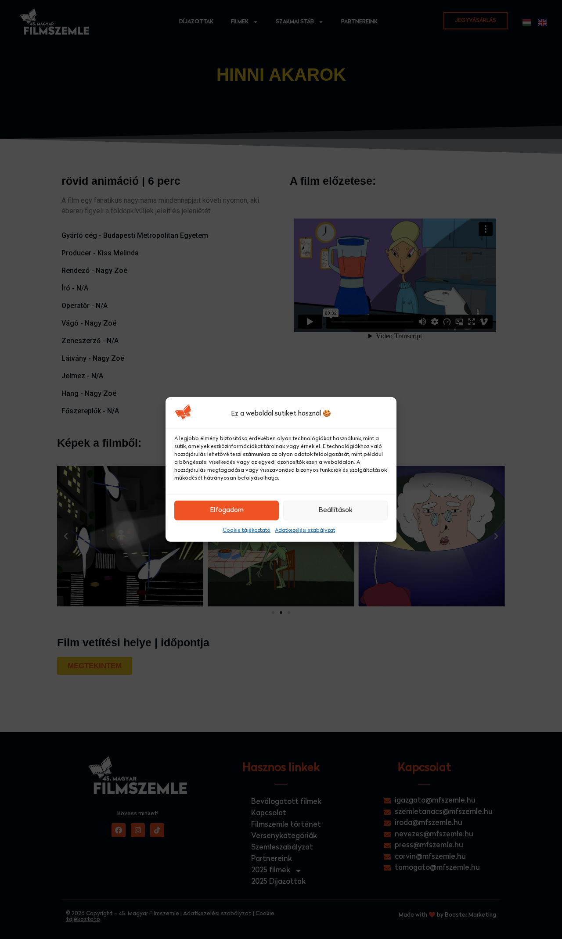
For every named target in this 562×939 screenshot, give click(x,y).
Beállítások (335, 510)
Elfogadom (227, 510)
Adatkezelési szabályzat (305, 530)
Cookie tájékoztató (246, 530)
